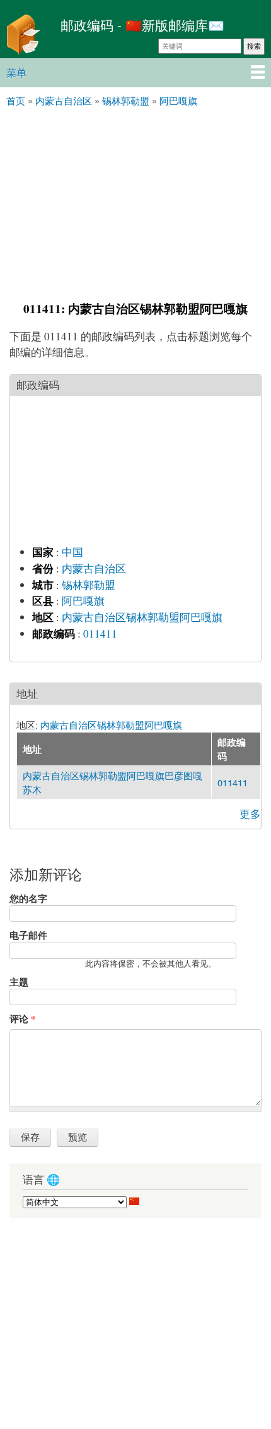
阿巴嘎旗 (83, 600)
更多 (250, 814)
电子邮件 (28, 935)
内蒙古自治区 (94, 568)
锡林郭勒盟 (88, 585)
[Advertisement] (135, 202)
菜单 (16, 72)
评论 (22, 1018)
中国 (72, 552)
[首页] (27, 36)
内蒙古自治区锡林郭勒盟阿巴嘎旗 (142, 617)
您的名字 (28, 898)
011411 (100, 633)
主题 (18, 982)
